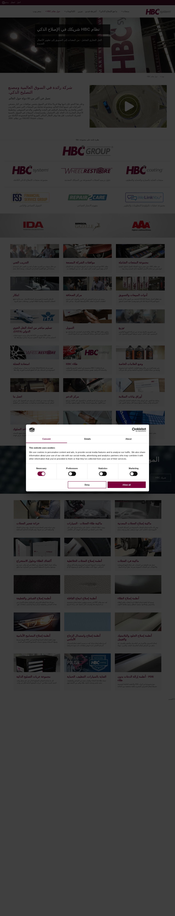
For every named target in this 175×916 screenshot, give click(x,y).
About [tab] (129, 439)
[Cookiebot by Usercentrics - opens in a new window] (134, 430)
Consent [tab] (46, 439)
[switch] (72, 474)
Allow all (126, 484)
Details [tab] (87, 439)
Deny (87, 484)
